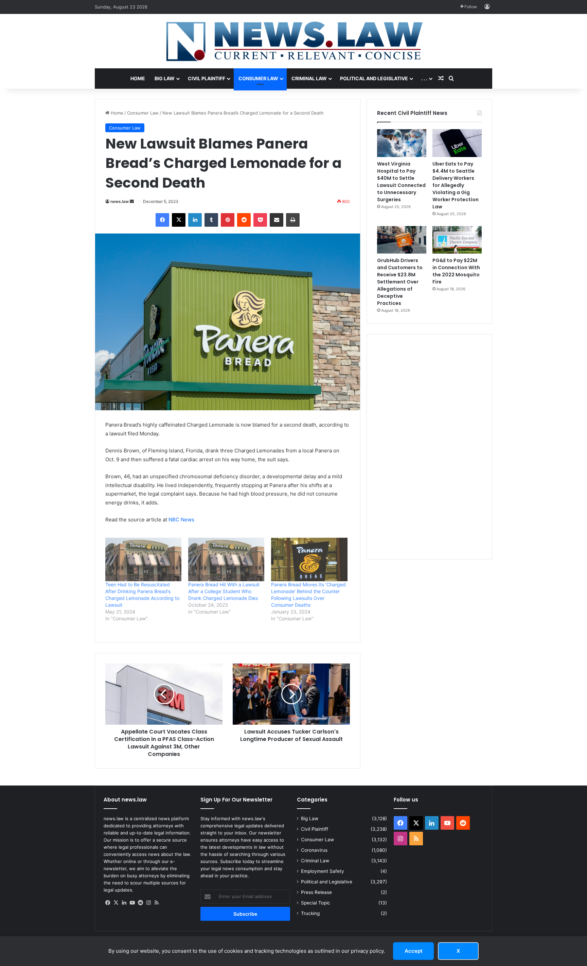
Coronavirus (314, 850)
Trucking (310, 913)
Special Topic (315, 902)
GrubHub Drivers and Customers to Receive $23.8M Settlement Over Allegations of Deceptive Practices (400, 282)
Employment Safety (322, 871)
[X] (116, 903)
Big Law (165, 78)
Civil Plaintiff (206, 78)
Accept (414, 951)
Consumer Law (258, 78)
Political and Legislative (374, 78)
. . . (424, 78)
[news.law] (293, 41)
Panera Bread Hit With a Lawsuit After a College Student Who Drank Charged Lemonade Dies (224, 591)
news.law (119, 201)
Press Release (316, 892)
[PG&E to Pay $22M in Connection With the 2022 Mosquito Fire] (457, 240)
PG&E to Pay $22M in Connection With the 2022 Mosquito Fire (456, 271)
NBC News (181, 519)
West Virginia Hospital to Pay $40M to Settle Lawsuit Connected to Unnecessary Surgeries (401, 181)
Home (137, 78)
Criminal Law (309, 78)
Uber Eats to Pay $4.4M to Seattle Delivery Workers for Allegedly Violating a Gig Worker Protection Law (455, 185)
